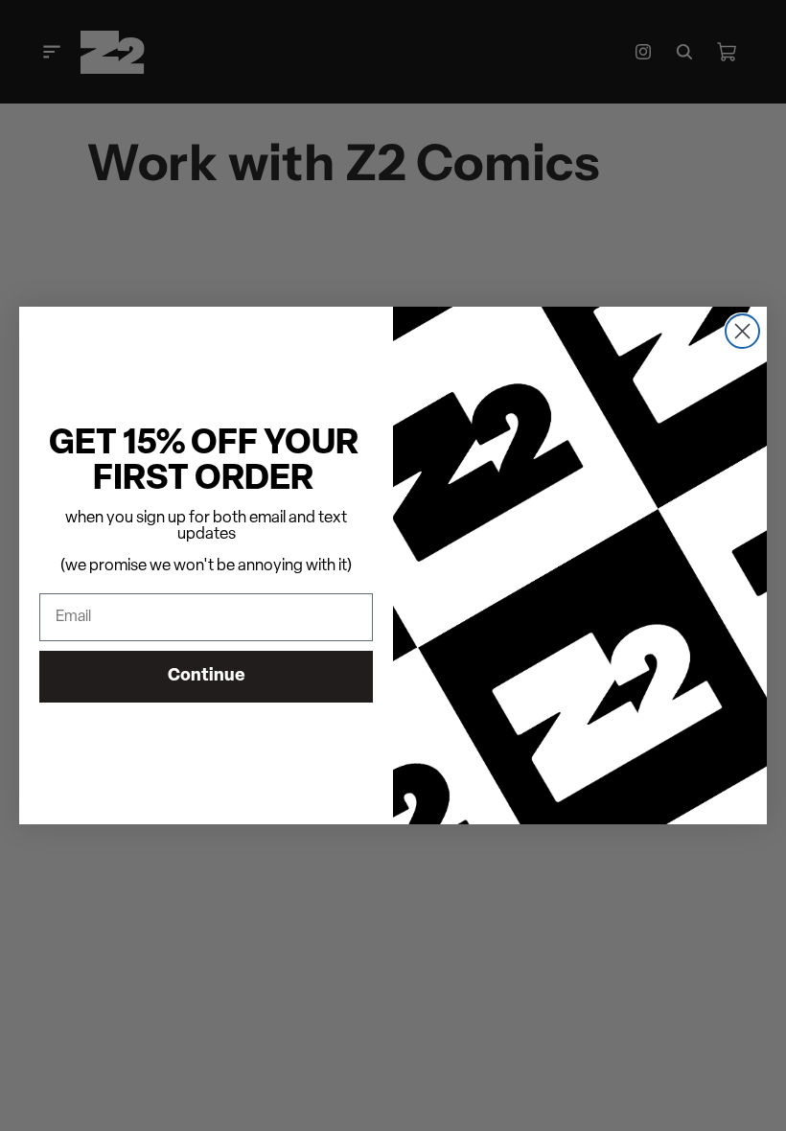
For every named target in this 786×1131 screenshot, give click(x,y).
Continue (206, 676)
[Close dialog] (742, 331)
